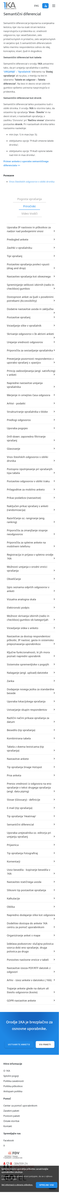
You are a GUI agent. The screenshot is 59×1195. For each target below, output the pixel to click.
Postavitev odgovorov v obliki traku (28, 481)
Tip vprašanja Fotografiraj (22, 853)
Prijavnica (13, 845)
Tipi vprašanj (14, 256)
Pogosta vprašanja (29, 199)
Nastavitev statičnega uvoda (24, 882)
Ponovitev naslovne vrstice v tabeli (28, 959)
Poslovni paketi (11, 1115)
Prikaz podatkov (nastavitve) (24, 497)
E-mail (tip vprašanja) (19, 808)
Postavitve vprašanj (18, 317)
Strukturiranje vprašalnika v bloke (27, 411)
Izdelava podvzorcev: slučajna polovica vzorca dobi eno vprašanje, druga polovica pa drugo (30, 947)
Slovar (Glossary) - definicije (23, 799)
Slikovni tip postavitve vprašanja (26, 890)
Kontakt (7, 1126)
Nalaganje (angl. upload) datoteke (27, 672)
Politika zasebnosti (13, 1081)
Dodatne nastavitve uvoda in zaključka (30, 309)
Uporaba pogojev (17, 428)
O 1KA (6, 1070)
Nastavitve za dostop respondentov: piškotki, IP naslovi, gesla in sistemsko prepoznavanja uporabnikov (30, 640)
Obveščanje (14, 579)
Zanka (10, 681)
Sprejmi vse (46, 1185)
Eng (36, 5)
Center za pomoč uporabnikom (20, 1105)
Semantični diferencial (20, 824)
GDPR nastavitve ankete (21, 1000)
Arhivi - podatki (16, 403)
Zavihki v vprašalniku (19, 247)
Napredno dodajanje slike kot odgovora (31, 915)
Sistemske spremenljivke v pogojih (28, 664)
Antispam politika (12, 1091)
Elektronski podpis (18, 607)
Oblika (11, 906)
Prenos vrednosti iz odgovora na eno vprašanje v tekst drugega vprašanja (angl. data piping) (29, 787)
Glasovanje (13, 448)
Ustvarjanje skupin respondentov (27, 709)
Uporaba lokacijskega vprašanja (26, 701)
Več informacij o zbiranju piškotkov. (17, 1185)
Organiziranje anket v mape (23, 935)
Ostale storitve (11, 1121)
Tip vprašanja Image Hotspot (24, 767)
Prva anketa (14, 775)
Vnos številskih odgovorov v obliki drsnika (31, 181)
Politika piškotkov (13, 1086)
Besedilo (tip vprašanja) (21, 730)
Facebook (8, 1140)
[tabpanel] (29, 614)
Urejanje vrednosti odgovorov (25, 342)
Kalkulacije (13, 898)
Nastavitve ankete (18, 758)
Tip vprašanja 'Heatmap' (21, 816)
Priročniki (29, 206)
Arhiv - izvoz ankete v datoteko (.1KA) (29, 980)
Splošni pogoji (11, 1075)
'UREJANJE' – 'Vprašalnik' (17, 71)
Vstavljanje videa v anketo (22, 628)
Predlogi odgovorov (19, 420)
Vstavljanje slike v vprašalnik (24, 325)
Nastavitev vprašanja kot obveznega (29, 276)
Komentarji (13, 861)
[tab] (29, 199)
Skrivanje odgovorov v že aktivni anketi (30, 334)
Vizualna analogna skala (21, 599)
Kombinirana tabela (19, 738)
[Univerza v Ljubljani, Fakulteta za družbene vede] (29, 1155)
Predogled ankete (17, 239)
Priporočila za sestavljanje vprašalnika (30, 350)
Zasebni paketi (11, 1110)
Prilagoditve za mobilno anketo (26, 489)
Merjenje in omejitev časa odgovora (28, 395)
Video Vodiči (29, 213)
